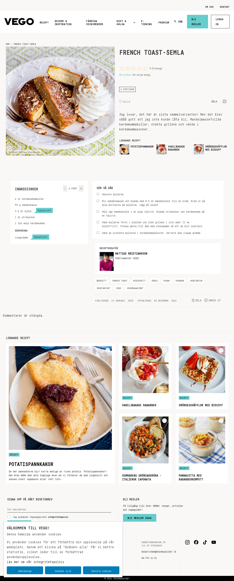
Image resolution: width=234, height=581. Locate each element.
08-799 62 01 (149, 557)
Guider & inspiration (63, 22)
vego (118, 287)
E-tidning (146, 22)
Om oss (209, 6)
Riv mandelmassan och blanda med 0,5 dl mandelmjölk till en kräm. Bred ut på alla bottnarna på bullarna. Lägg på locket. (153, 202)
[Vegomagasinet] (19, 22)
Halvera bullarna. (113, 194)
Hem (8, 43)
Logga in (220, 21)
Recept (44, 22)
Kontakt (225, 6)
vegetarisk (196, 280)
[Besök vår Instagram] (187, 542)
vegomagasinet (135, 287)
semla (155, 280)
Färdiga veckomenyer (94, 22)
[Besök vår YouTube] (214, 542)
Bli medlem (196, 21)
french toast (119, 280)
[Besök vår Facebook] (196, 542)
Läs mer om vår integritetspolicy (35, 561)
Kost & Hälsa (121, 22)
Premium (163, 22)
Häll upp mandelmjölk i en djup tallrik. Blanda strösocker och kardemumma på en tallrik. (153, 213)
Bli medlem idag (140, 517)
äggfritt (102, 280)
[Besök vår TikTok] (205, 542)
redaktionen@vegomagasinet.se (158, 551)
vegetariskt (103, 287)
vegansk (180, 280)
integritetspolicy (58, 516)
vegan (166, 280)
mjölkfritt (139, 280)
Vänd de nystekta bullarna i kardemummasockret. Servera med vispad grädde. (152, 232)
